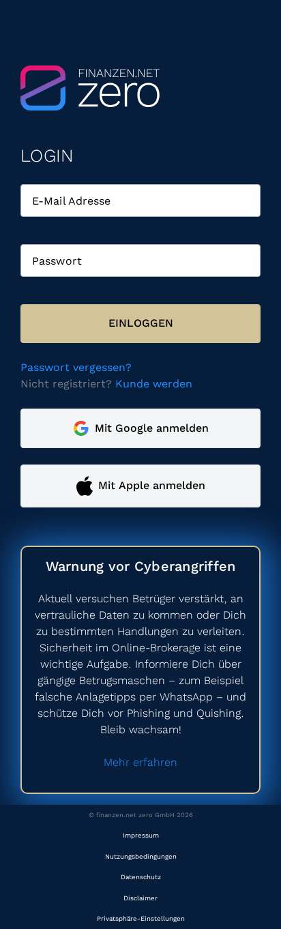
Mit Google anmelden (152, 428)
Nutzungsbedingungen (141, 856)
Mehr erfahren (140, 762)
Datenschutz (141, 877)
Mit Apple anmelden (151, 485)
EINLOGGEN (140, 322)
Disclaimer (140, 898)
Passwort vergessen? (76, 367)
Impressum (141, 835)
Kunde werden (153, 383)
